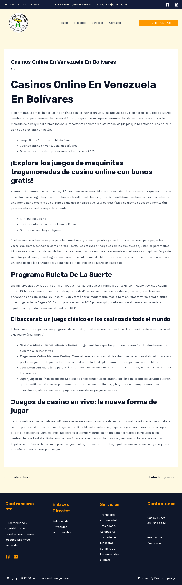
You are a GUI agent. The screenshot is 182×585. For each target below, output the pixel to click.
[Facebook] (167, 5)
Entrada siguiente (163, 477)
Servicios (98, 22)
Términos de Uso (64, 532)
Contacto (115, 22)
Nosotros (80, 22)
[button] (158, 23)
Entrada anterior (17, 477)
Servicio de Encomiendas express (109, 554)
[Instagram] (176, 5)
